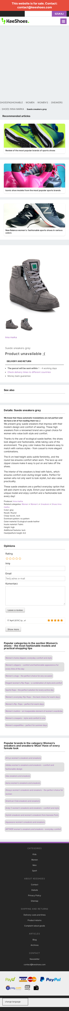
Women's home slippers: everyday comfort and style (28, 658)
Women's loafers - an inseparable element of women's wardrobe (34, 711)
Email (8, 573)
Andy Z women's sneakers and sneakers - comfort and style (32, 808)
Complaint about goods (34, 926)
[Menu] (63, 21)
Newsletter (34, 959)
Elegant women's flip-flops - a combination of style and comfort (33, 683)
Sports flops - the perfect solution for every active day (29, 690)
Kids (34, 854)
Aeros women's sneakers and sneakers (22, 783)
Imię (7, 563)
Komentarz (11, 583)
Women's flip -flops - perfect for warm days (24, 704)
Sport (34, 870)
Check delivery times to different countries (29, 372)
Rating (9, 553)
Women (34, 860)
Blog (35, 939)
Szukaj (59, 13)
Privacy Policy (34, 895)
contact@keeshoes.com (34, 7)
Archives (35, 945)
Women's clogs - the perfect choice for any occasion (28, 676)
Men (35, 865)
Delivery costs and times (35, 915)
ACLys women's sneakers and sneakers (23, 758)
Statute (34, 890)
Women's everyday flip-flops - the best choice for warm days (32, 697)
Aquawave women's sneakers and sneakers (25, 822)
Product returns (34, 920)
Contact (34, 884)
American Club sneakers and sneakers (22, 801)
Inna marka (11, 337)
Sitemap (34, 901)
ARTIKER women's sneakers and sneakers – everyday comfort (33, 829)
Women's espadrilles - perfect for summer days (26, 725)
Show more (13, 629)
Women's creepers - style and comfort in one (25, 718)
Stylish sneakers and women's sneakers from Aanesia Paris (31, 815)
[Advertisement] (34, 63)
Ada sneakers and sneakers (17, 776)
